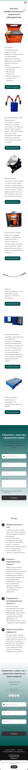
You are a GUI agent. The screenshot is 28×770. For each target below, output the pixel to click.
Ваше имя (4, 718)
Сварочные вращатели (10, 178)
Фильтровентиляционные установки (14, 117)
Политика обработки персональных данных (14, 751)
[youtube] (10, 695)
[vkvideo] (18, 695)
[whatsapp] (15, 695)
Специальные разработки (11, 397)
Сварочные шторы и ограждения (13, 232)
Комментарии (5, 478)
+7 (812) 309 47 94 (14, 682)
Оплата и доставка (10, 749)
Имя (3, 470)
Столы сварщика (9, 47)
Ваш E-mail (4, 709)
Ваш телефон (5, 452)
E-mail (3, 461)
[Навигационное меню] (25, 2)
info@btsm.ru (14, 684)
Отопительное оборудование (12, 334)
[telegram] (12, 695)
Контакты (20, 749)
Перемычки (7, 289)
